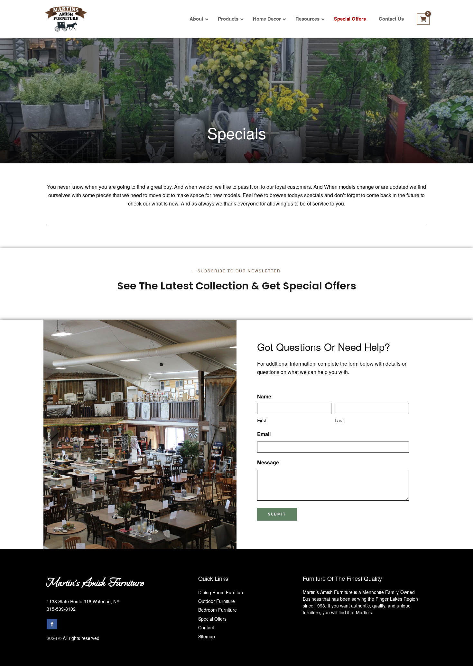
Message (268, 462)
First (261, 420)
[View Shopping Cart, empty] (423, 19)
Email (264, 434)
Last (339, 420)
